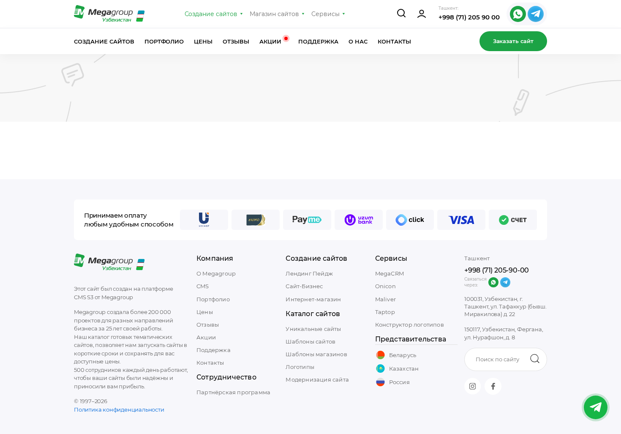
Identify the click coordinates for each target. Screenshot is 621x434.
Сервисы (325, 14)
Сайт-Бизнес (304, 286)
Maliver (385, 299)
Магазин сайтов (274, 14)
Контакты (394, 41)
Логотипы (300, 366)
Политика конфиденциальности (119, 409)
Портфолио (164, 41)
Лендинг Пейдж (309, 273)
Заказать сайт (513, 41)
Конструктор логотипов (409, 324)
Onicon (385, 286)
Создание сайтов (211, 14)
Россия (399, 382)
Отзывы (236, 41)
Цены (203, 41)
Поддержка (318, 41)
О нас (358, 41)
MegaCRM (389, 273)
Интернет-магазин (313, 299)
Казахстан (404, 368)
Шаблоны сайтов (310, 341)
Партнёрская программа (233, 392)
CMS (202, 286)
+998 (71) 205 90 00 (469, 17)
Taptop (385, 311)
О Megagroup (216, 273)
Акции (271, 41)
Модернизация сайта (317, 379)
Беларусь (403, 355)
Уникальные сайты (313, 328)
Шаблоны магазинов (316, 354)
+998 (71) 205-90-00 (496, 270)
